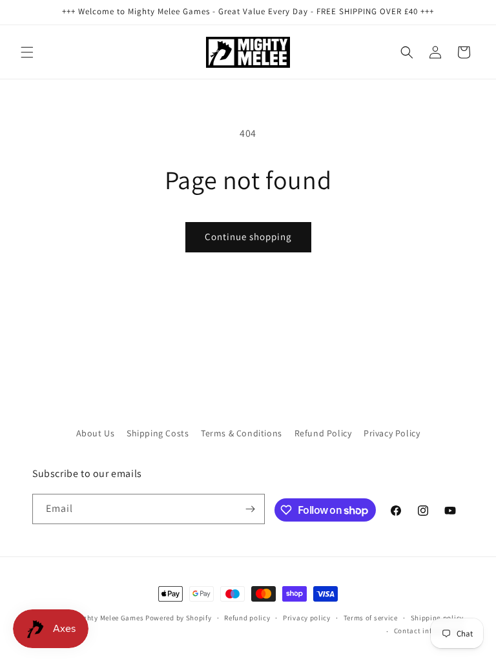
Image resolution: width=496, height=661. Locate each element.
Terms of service (371, 617)
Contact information (429, 630)
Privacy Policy (392, 433)
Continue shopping (248, 236)
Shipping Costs (158, 433)
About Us (95, 433)
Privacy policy (307, 617)
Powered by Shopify (178, 617)
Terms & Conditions (241, 433)
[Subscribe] (250, 509)
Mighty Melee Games (109, 617)
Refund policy (247, 617)
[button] (27, 52)
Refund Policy (323, 433)
